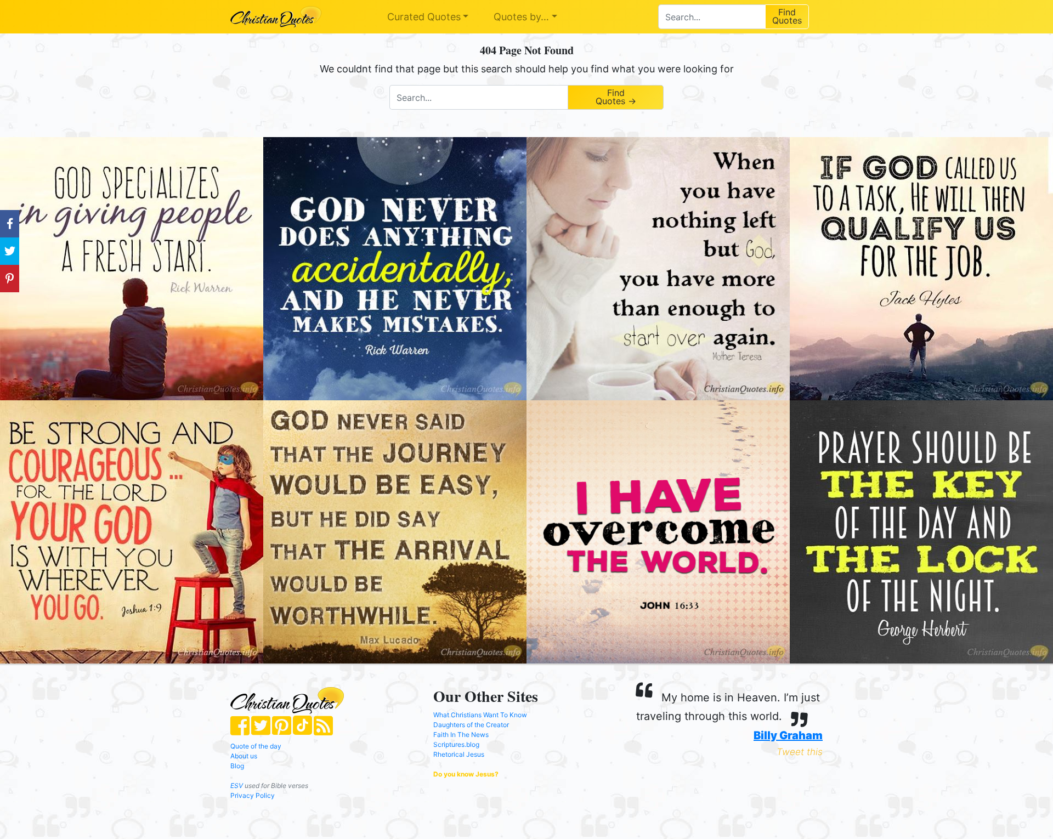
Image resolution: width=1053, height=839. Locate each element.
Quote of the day (255, 746)
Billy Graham (788, 735)
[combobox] (711, 16)
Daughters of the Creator (471, 725)
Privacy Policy (252, 795)
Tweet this (800, 751)
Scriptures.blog (456, 744)
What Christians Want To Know (480, 715)
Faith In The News (461, 734)
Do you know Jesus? (466, 774)
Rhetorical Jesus (458, 754)
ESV (236, 785)
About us (243, 756)
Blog (237, 766)
